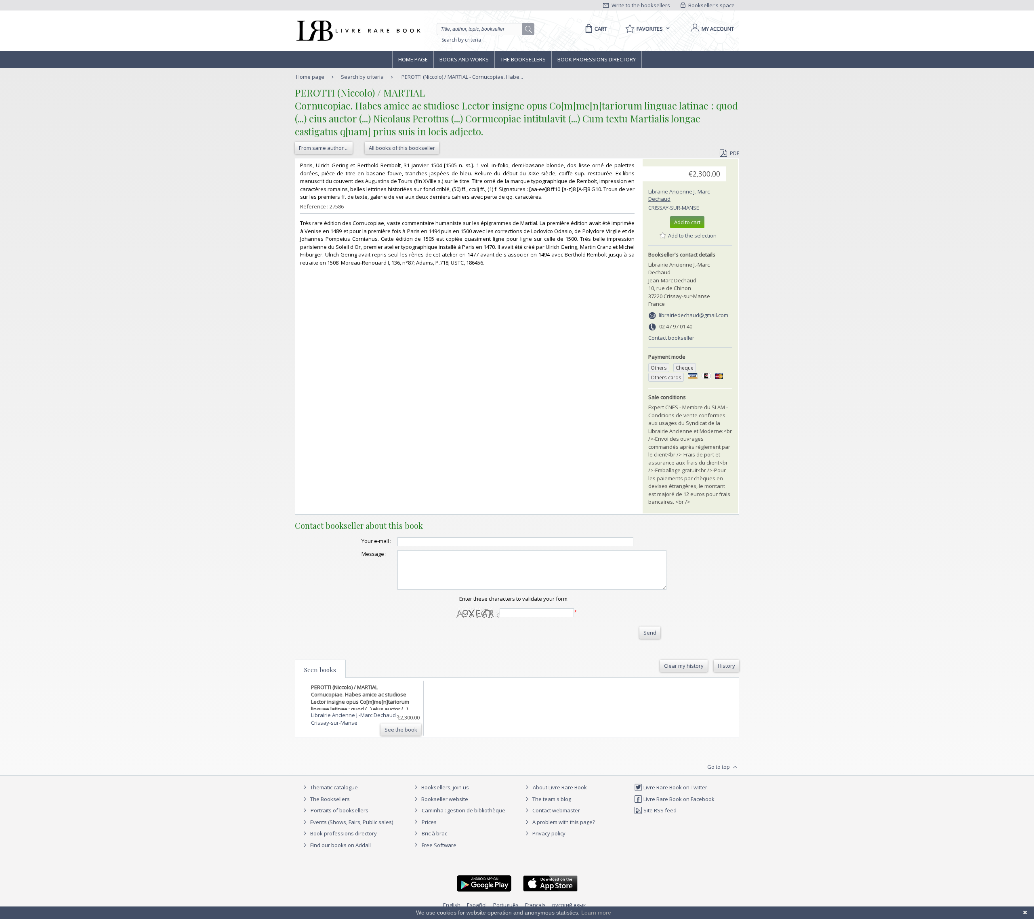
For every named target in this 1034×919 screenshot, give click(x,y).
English (451, 904)
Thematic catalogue (333, 787)
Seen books (320, 670)
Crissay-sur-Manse (673, 207)
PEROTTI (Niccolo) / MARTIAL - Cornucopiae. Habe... (462, 76)
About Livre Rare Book (560, 787)
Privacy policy (548, 833)
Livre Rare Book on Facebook (678, 799)
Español (477, 904)
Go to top (719, 766)
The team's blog (551, 799)
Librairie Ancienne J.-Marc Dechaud (354, 715)
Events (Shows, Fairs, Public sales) (351, 822)
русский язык (569, 904)
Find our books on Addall (340, 845)
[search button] (529, 29)
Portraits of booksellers (339, 810)
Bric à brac (434, 833)
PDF (734, 153)
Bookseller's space (711, 5)
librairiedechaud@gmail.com (693, 315)
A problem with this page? (563, 822)
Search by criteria (461, 39)
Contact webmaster (555, 810)
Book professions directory (596, 59)
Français (535, 904)
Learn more (596, 912)
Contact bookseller (671, 337)
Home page (413, 59)
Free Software (439, 845)
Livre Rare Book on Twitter (674, 787)
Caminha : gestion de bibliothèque (463, 810)
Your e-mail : (376, 541)
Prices (429, 822)
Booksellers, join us (444, 787)
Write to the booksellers (640, 5)
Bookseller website (444, 799)
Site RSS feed (659, 810)
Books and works (464, 59)
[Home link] (357, 31)
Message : (374, 553)
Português (506, 904)
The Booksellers (523, 59)
